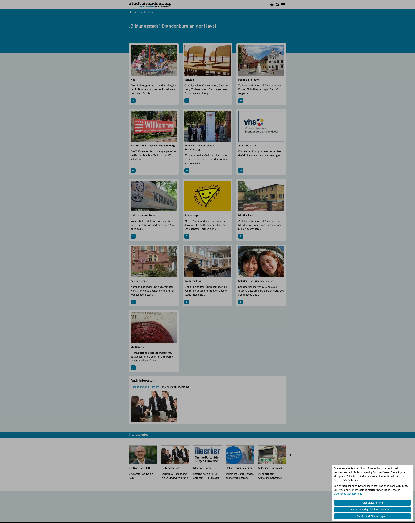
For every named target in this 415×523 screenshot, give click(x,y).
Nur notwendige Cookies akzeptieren (371, 509)
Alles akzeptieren (371, 502)
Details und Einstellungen (371, 516)
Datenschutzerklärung (347, 493)
